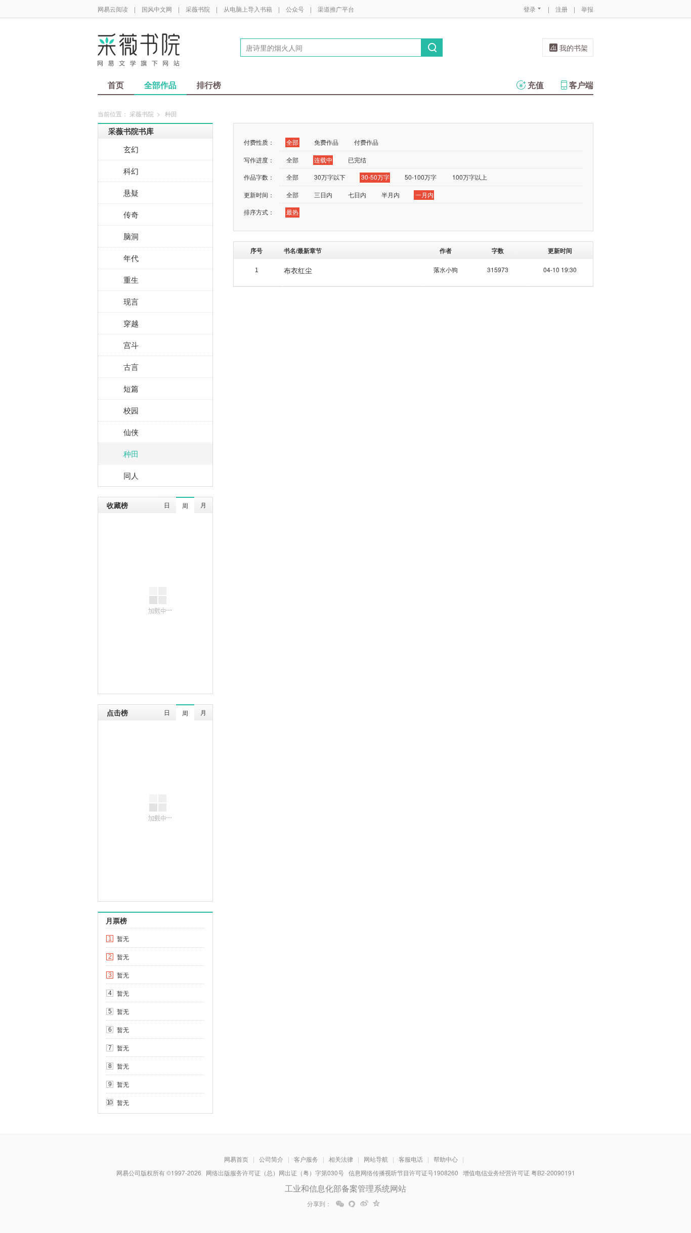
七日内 (357, 194)
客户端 (581, 85)
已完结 (357, 159)
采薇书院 (198, 9)
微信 (340, 1204)
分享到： (319, 1204)
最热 (292, 211)
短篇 (131, 388)
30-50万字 (375, 177)
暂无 (123, 938)
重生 (131, 279)
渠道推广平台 (336, 9)
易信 (352, 1204)
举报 (587, 9)
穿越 (131, 323)
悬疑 (131, 192)
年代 (131, 257)
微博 (364, 1204)
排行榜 (209, 85)
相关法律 (341, 1159)
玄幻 (131, 149)
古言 (131, 366)
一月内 (424, 194)
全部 (292, 142)
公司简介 (271, 1159)
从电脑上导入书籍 (248, 9)
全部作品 (160, 85)
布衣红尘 (298, 270)
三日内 (323, 194)
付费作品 (366, 142)
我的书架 (573, 47)
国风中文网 (157, 9)
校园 (131, 410)
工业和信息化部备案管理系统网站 (345, 1188)
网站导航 (376, 1159)
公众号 (295, 9)
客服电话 (411, 1159)
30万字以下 (330, 177)
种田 (131, 453)
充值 (536, 85)
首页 (116, 85)
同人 (131, 475)
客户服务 (306, 1159)
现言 (131, 301)
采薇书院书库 (131, 131)
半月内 (390, 194)
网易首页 (236, 1159)
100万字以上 (469, 177)
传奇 (131, 214)
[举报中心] (621, 1173)
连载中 (323, 159)
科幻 (131, 170)
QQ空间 (376, 1204)
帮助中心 (446, 1159)
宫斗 (131, 344)
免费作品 (326, 142)
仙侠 (131, 432)
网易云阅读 (113, 9)
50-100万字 (421, 177)
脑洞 (131, 236)
